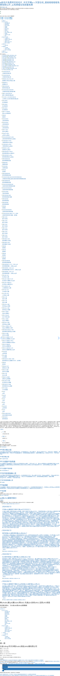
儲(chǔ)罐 (6, 31)
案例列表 (6, 45)
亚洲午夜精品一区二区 (32, 675)
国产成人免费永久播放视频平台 (14, 675)
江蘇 (11, 663)
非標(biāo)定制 (7, 34)
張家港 (17, 663)
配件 (5, 35)
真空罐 (6, 33)
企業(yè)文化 (7, 40)
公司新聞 (6, 47)
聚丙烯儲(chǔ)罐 (52, 661)
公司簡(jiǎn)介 (7, 38)
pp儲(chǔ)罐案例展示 (8, 498)
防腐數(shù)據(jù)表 (8, 39)
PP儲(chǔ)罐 (6, 662)
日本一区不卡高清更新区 (49, 675)
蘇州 (12, 663)
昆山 (14, 663)
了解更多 (1, 429)
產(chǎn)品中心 (5, 21)
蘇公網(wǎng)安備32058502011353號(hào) (27, 662)
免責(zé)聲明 (42, 663)
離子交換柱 (7, 28)
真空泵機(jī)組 (7, 23)
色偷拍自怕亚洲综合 (24, 675)
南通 (25, 663)
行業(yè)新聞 (7, 48)
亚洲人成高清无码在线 (4, 675)
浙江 (27, 663)
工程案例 (4, 632)
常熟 (19, 663)
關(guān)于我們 (5, 37)
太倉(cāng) (22, 663)
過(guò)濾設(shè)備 (8, 32)
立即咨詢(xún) (2, 608)
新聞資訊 (4, 46)
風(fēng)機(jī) (7, 25)
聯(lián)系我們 (7, 42)
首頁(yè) (3, 20)
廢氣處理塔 (7, 24)
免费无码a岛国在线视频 (40, 675)
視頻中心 (4, 51)
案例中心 (4, 44)
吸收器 (6, 26)
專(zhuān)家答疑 (8, 49)
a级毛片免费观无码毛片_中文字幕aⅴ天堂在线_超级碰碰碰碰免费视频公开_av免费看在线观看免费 (30, 3)
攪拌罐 (6, 30)
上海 (9, 663)
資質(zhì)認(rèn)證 (8, 41)
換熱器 (6, 27)
